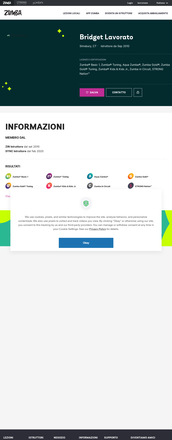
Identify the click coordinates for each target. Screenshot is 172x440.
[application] (86, 220)
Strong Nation (22, 3)
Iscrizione (143, 3)
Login (130, 3)
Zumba (7, 3)
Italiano (161, 3)
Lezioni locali (71, 13)
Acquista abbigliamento (153, 13)
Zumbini (38, 3)
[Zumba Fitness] (13, 13)
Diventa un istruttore (118, 13)
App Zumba (92, 13)
